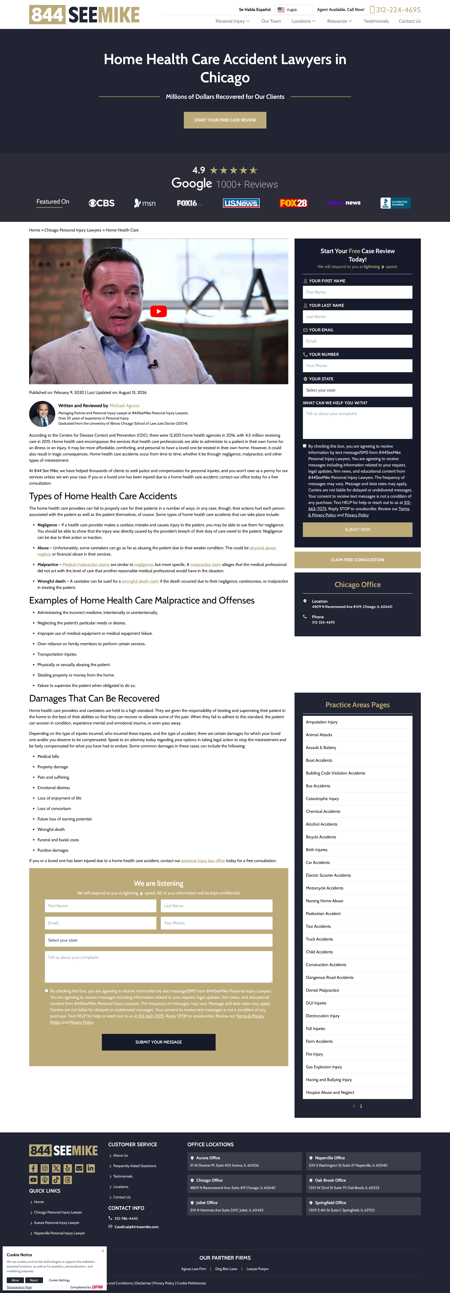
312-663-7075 (151, 1016)
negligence (143, 564)
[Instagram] (45, 1168)
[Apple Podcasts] (45, 1180)
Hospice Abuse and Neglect (330, 1092)
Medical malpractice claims (86, 564)
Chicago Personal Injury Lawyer (57, 1212)
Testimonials (376, 21)
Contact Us (410, 21)
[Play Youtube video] (158, 311)
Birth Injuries (317, 849)
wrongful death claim (140, 581)
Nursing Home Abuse (324, 900)
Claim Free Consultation (357, 559)
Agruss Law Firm (193, 1268)
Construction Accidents (326, 964)
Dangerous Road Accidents (330, 977)
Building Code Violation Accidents (335, 773)
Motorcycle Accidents (324, 888)
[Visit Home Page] (84, 14)
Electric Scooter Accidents (328, 875)
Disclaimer (143, 1283)
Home (34, 230)
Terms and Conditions (116, 1283)
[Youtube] (33, 1180)
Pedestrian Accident (323, 913)
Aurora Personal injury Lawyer (56, 1222)
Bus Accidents (318, 785)
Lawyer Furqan (258, 1268)
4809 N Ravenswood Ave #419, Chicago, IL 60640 (352, 606)
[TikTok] (56, 1180)
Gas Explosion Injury (324, 1066)
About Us (120, 1155)
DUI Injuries (316, 1003)
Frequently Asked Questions (134, 1165)
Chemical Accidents (323, 811)
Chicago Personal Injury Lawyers (73, 230)
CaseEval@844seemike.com (137, 1226)
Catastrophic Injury (322, 798)
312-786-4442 (126, 1218)
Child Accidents (319, 951)
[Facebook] (33, 1168)
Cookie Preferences (191, 1283)
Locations (120, 1186)
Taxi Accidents (318, 926)
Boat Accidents (319, 760)
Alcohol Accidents (322, 824)
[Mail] (79, 1168)
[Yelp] (68, 1168)
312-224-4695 (398, 9)
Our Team (271, 21)
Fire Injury (314, 1054)
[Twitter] (56, 1168)
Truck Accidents (319, 939)
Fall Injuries (315, 1028)
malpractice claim (205, 564)
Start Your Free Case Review (225, 120)
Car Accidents (318, 862)
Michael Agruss (124, 405)
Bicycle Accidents (321, 836)
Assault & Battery (321, 747)
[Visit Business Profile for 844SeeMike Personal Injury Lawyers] (395, 203)
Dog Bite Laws (226, 1268)
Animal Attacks (319, 734)
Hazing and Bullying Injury (329, 1079)
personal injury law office (203, 860)
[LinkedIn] (90, 1168)
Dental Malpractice (322, 990)
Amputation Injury (322, 721)
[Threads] (68, 1180)
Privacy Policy (81, 1022)
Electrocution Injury (323, 1015)
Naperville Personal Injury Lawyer (59, 1233)
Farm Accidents (319, 1041)
